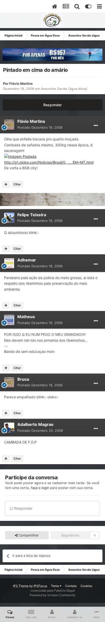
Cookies (86, 586)
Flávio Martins (21, 83)
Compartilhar (28, 535)
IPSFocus (40, 586)
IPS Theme (21, 586)
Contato (71, 586)
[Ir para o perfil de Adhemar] (9, 263)
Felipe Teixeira (31, 214)
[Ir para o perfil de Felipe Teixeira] (9, 218)
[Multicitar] (6, 184)
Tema (55, 586)
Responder (52, 105)
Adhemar (26, 259)
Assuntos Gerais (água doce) (64, 89)
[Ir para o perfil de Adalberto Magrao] (9, 428)
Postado (39, 127)
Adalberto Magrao (35, 424)
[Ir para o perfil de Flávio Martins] (9, 124)
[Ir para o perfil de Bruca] (9, 382)
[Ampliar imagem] (20, 156)
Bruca (23, 379)
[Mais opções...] (96, 126)
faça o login (40, 488)
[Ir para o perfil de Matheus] (9, 320)
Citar (17, 184)
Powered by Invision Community (52, 595)
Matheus (26, 316)
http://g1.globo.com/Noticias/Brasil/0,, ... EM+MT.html (49, 162)
